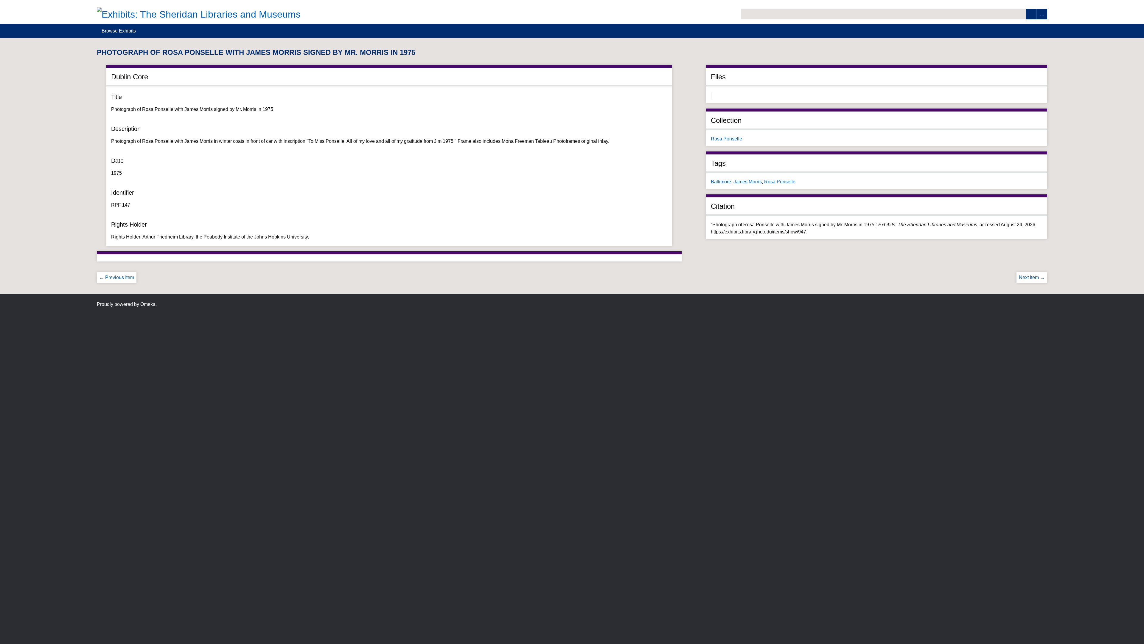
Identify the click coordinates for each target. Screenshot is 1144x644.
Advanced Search (1041, 14)
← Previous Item (116, 277)
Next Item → (1032, 277)
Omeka (148, 304)
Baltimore (721, 181)
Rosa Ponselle (726, 138)
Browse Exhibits (119, 30)
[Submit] (1031, 14)
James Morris (747, 181)
